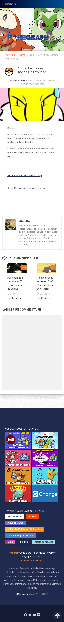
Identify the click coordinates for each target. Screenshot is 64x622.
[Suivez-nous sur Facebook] (25, 614)
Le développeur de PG (20, 535)
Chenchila (16, 298)
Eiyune (24, 542)
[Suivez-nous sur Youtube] (34, 614)
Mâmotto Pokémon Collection (24, 529)
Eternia (32, 516)
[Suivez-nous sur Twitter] (29, 614)
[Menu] (60, 4)
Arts (22, 55)
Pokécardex (14, 516)
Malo (10, 542)
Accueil (10, 55)
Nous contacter (44, 542)
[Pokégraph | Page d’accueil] (32, 37)
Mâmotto (19, 80)
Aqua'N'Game (15, 522)
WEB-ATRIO (41, 594)
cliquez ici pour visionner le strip (24, 175)
